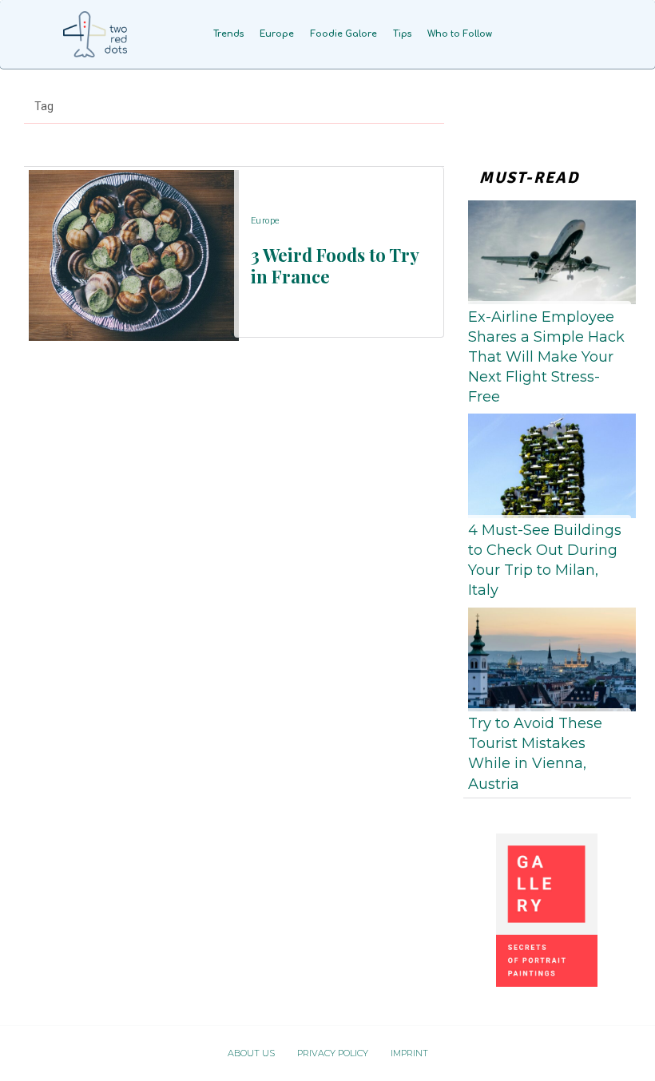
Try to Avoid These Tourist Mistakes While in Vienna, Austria (535, 754)
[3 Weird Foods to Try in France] (129, 252)
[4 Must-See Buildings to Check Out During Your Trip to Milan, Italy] (547, 462)
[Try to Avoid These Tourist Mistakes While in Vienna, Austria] (547, 656)
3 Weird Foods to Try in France (335, 265)
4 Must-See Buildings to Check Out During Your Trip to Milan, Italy (544, 560)
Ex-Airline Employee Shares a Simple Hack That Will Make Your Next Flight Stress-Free (546, 357)
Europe (265, 221)
